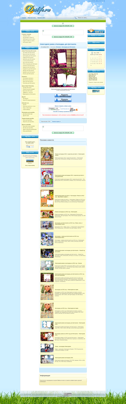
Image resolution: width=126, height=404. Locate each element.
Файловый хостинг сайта (28, 39)
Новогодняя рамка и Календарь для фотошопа (58, 44)
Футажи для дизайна (27, 127)
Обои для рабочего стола (28, 106)
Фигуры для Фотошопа (28, 70)
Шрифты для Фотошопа (28, 72)
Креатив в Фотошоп (27, 90)
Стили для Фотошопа (27, 60)
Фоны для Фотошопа (27, 81)
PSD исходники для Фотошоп (29, 64)
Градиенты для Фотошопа (29, 68)
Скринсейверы (26, 109)
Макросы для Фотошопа (28, 67)
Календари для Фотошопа (29, 55)
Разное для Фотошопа (28, 73)
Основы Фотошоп (26, 87)
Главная (24, 17)
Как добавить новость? (28, 37)
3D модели (25, 98)
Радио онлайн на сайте (28, 40)
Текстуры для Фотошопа (28, 83)
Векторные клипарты (27, 79)
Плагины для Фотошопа (28, 65)
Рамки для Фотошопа (27, 57)
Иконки (24, 104)
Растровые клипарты (27, 78)
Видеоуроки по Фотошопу (28, 94)
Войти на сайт (92, 1)
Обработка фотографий (28, 89)
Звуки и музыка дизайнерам (29, 129)
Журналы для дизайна (28, 121)
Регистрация (101, 1)
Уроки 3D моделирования (28, 100)
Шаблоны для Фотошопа (28, 59)
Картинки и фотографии (28, 126)
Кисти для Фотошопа (27, 62)
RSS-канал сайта (26, 42)
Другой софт (25, 115)
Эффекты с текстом (27, 92)
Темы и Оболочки (26, 108)
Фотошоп (58, 47)
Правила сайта (41, 17)
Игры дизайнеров (26, 131)
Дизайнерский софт (27, 114)
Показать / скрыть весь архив (96, 82)
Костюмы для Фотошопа (28, 52)
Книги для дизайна (27, 120)
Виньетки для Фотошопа (28, 54)
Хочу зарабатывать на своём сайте (30, 142)
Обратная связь (32, 17)
